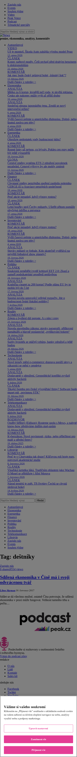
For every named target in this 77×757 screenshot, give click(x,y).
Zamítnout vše (38, 739)
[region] (38, 726)
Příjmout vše (38, 750)
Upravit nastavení (38, 728)
